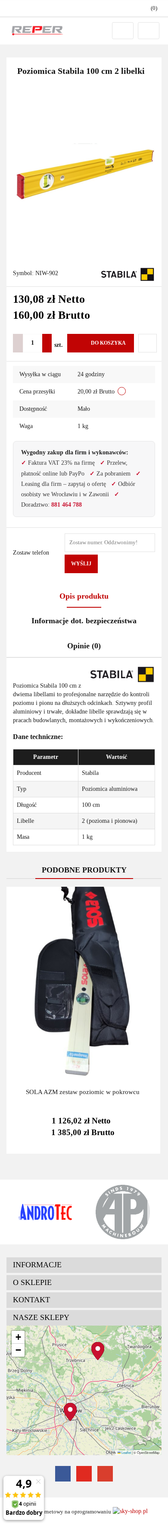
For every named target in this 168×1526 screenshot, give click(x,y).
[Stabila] (128, 273)
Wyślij (81, 564)
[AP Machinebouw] (123, 1212)
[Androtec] (45, 1212)
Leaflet (126, 1452)
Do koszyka (108, 343)
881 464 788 (66, 504)
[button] (84, 1265)
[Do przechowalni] (147, 343)
